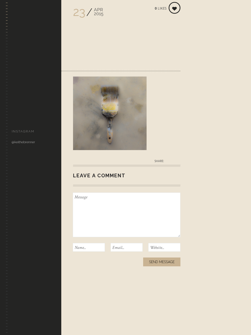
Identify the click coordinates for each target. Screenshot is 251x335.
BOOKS (17, 105)
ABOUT (17, 94)
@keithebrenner (23, 142)
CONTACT (19, 117)
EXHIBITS (18, 82)
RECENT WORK (23, 58)
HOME (16, 47)
